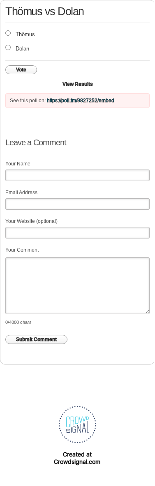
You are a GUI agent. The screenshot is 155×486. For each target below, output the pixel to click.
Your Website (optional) (31, 221)
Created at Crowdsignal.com (77, 458)
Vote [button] (21, 70)
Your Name (17, 164)
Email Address (21, 192)
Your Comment (22, 250)
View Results (77, 84)
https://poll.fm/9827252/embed (80, 100)
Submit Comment (36, 339)
